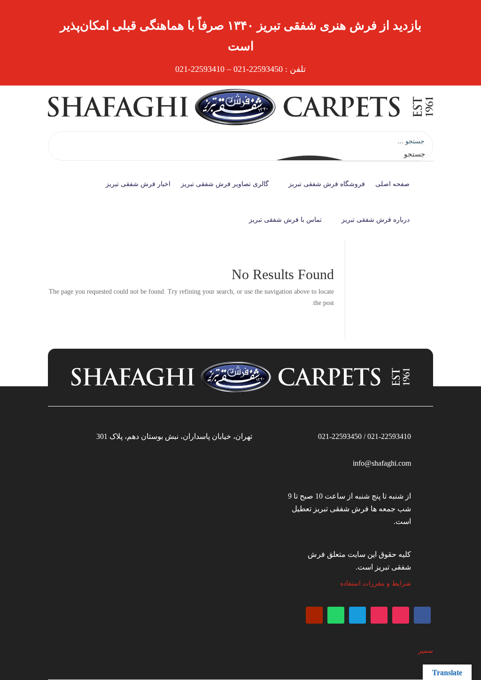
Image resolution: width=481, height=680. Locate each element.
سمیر (425, 650)
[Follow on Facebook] (422, 615)
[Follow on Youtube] (314, 615)
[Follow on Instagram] (400, 615)
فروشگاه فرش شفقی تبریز (326, 184)
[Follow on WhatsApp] (335, 615)
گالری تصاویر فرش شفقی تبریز (225, 184)
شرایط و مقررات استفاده (375, 583)
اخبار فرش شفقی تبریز (138, 184)
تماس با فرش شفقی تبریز (285, 219)
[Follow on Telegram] (357, 615)
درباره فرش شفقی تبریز (375, 219)
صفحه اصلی (392, 184)
